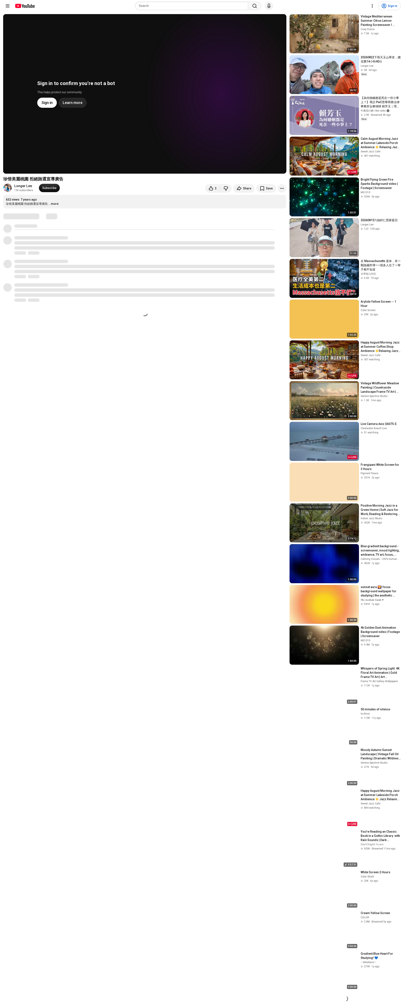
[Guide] (7, 5)
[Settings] (372, 5)
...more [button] (53, 203)
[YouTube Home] (25, 6)
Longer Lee (23, 186)
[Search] (254, 6)
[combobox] (193, 5)
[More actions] (282, 188)
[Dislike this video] (226, 188)
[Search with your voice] (269, 6)
